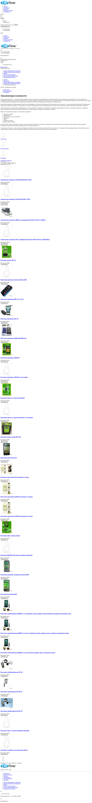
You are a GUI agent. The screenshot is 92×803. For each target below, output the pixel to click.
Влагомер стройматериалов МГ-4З (11, 691)
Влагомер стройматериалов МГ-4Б (12, 672)
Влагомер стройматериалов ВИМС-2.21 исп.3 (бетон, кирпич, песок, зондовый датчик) (28, 652)
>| (3, 760)
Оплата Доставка (7, 774)
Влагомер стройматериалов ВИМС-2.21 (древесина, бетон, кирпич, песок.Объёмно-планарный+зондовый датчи (36, 613)
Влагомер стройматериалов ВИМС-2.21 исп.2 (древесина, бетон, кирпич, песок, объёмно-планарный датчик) (35, 633)
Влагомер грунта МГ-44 (8, 260)
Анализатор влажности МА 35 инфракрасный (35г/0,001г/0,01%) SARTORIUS (25, 239)
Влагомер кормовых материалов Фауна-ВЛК (15, 574)
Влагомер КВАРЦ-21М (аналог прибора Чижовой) (16, 555)
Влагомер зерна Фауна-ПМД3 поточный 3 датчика (17, 516)
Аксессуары (6, 89)
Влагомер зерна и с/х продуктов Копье (13, 398)
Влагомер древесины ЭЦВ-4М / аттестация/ (14, 377)
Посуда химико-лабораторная (10, 76)
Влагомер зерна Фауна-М (9, 457)
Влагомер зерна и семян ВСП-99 (11, 437)
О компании (6, 7)
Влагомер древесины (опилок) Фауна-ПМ (14, 279)
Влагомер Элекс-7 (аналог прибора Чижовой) (15, 730)
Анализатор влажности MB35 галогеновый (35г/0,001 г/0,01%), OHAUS (23, 220)
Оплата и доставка (8, 10)
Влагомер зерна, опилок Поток (10, 535)
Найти (16, 24)
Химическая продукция (9, 77)
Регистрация (6, 29)
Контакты (5, 9)
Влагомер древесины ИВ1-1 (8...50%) (12, 299)
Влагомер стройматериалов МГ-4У (12, 711)
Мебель (5, 73)
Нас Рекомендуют (7, 778)
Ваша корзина (4, 67)
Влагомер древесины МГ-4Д (9, 318)
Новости (5, 776)
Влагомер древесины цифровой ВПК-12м (13, 338)
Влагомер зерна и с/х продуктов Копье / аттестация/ (17, 417)
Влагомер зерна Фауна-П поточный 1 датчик (15, 477)
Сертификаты (6, 11)
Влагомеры (6, 92)
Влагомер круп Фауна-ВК (9, 594)
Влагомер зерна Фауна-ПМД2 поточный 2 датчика (17, 496)
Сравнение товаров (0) (6, 160)
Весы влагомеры (7, 91)
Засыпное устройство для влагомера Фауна (14, 750)
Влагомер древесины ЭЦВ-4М (10, 357)
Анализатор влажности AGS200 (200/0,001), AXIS (16, 179)
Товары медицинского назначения (11, 72)
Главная (5, 6)
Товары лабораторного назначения (11, 70)
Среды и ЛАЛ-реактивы (9, 74)
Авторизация (6, 30)
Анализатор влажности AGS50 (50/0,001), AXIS (15, 199)
